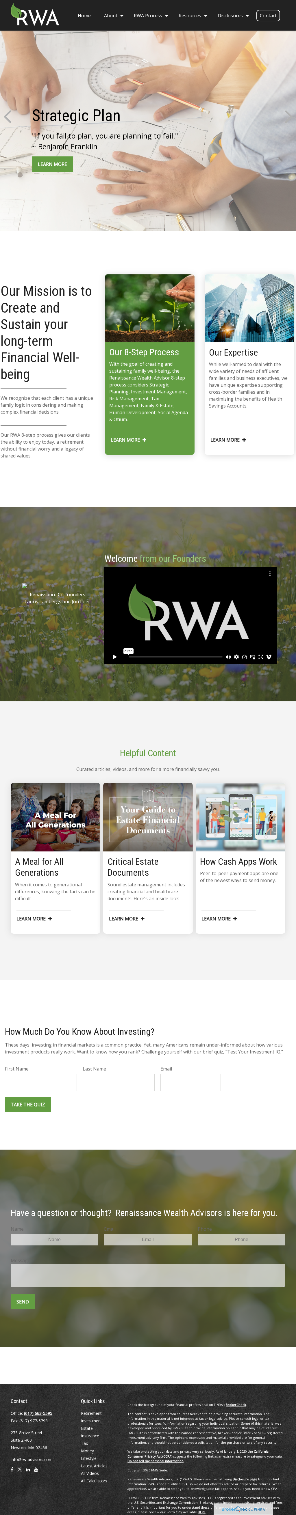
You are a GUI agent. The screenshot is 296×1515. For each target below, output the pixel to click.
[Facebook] (12, 1471)
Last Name (94, 1069)
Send (22, 1302)
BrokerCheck (236, 1404)
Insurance (90, 1436)
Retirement (91, 1413)
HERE (202, 1512)
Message (20, 1260)
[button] (84, 15)
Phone (205, 1229)
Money (87, 1451)
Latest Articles (94, 1466)
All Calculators (94, 1481)
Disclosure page (245, 1479)
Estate (87, 1428)
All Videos (90, 1473)
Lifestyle (89, 1458)
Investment (91, 1421)
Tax (84, 1443)
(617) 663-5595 (38, 1413)
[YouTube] (36, 1471)
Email (166, 1069)
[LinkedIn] (28, 1471)
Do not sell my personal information (155, 1461)
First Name (17, 1069)
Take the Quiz (28, 1104)
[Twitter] (19, 1471)
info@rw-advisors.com (32, 1459)
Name (17, 1229)
